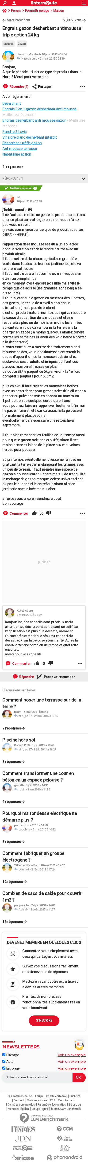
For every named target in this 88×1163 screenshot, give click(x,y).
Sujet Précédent (18, 20)
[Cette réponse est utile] (34, 513)
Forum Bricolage (37, 10)
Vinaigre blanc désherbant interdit (29, 137)
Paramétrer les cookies (52, 1104)
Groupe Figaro (39, 1109)
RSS (52, 1100)
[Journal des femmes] (23, 1129)
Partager (45, 86)
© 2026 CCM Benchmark (65, 1109)
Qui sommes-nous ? (20, 1096)
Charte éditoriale (56, 1096)
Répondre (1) (18, 86)
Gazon (22, 43)
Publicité (74, 1096)
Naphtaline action (16, 154)
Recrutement (66, 1100)
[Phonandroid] (65, 1157)
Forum (16, 10)
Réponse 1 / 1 (12, 178)
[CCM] (65, 1129)
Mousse (8, 43)
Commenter (18, 513)
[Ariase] (23, 1157)
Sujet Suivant (72, 20)
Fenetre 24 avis (14, 131)
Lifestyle (12, 1055)
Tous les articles (37, 1100)
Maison (58, 10)
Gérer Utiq (75, 1104)
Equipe (39, 1096)
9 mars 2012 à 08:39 (52, 58)
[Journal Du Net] (23, 1139)
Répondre (26, 677)
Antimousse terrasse (19, 148)
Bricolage (12, 1068)
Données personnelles (21, 1104)
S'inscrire (44, 1020)
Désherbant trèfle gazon (22, 143)
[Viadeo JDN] (65, 1148)
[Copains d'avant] (23, 1148)
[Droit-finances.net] (65, 1139)
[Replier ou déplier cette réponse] (83, 178)
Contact (19, 1100)
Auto (9, 1061)
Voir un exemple (72, 1055)
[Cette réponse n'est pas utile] (48, 513)
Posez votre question (59, 677)
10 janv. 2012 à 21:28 (29, 201)
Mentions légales (18, 1109)
